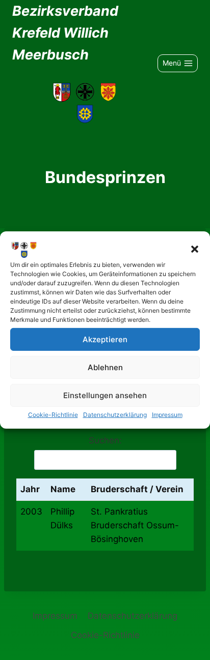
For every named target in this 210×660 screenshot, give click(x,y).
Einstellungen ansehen (105, 395)
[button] (195, 249)
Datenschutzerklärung (115, 414)
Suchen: (105, 440)
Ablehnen (105, 367)
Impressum (167, 414)
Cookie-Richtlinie (53, 414)
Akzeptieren (105, 339)
